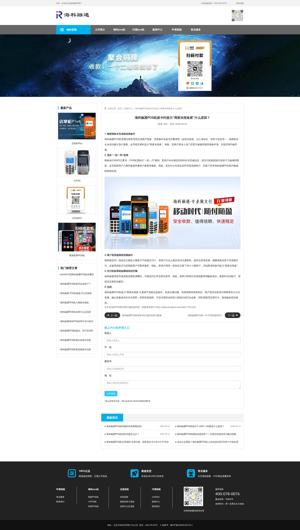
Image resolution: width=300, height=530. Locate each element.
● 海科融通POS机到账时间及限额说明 (123, 426)
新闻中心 (157, 29)
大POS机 (92, 501)
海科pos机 (119, 29)
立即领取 (111, 393)
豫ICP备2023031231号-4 (181, 524)
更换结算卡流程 (127, 501)
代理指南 (156, 489)
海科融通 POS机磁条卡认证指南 (75, 293)
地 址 (108, 375)
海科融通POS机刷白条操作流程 (75, 339)
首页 (120, 108)
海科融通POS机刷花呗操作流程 (75, 349)
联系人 (108, 333)
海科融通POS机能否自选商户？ (75, 283)
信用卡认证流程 (127, 506)
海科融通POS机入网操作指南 (74, 302)
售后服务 (196, 29)
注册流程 (124, 489)
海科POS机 (116, 307)
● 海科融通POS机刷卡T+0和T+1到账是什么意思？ (199, 426)
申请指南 (177, 29)
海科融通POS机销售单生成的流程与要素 (142, 315)
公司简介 (100, 29)
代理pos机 (138, 29)
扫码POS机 (93, 506)
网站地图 (240, 3)
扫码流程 (124, 496)
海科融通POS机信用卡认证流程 (75, 311)
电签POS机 (93, 496)
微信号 (108, 361)
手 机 (108, 347)
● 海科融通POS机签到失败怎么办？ (122, 433)
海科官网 (72, 29)
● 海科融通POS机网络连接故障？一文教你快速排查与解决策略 (205, 433)
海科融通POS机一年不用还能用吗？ (205, 315)
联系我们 (60, 501)
